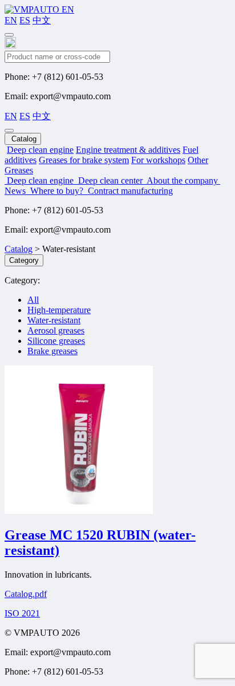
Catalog (19, 249)
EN (11, 20)
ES (24, 20)
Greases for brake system (84, 160)
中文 (42, 20)
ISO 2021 (22, 613)
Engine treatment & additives (128, 150)
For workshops (158, 160)
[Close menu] (9, 130)
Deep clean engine (40, 150)
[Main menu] (9, 34)
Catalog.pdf (26, 594)
